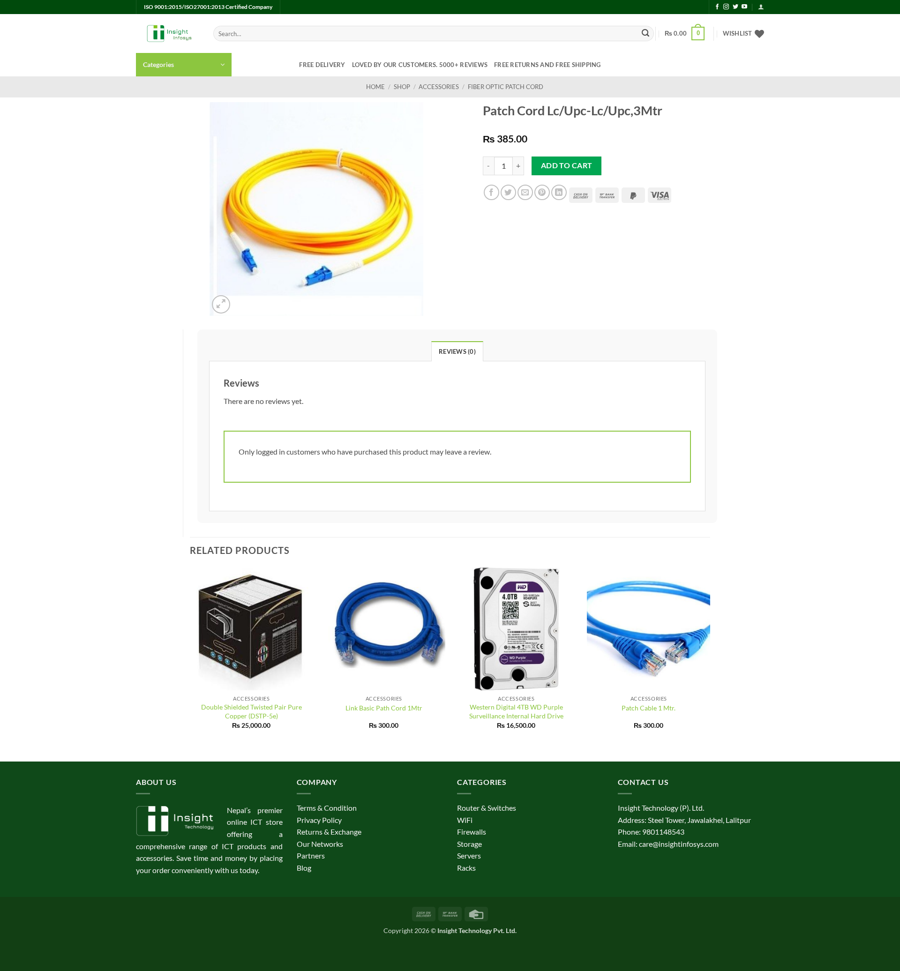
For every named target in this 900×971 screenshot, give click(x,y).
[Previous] (190, 657)
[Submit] (645, 34)
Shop (402, 86)
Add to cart (566, 165)
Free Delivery (322, 64)
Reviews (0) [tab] (457, 351)
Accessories (439, 86)
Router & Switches (486, 807)
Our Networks (320, 843)
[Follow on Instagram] (726, 7)
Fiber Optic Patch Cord (505, 86)
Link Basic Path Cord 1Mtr (383, 708)
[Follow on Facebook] (717, 7)
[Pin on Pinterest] (542, 192)
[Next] (710, 657)
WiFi (464, 819)
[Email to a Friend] (525, 192)
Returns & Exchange (329, 831)
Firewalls (471, 831)
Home (375, 86)
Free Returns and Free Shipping (547, 64)
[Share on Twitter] (508, 192)
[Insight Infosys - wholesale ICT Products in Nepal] (167, 33)
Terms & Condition (327, 807)
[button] (761, 7)
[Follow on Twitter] (735, 7)
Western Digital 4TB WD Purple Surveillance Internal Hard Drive (516, 711)
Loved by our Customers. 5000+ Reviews (420, 64)
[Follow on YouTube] (744, 7)
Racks (466, 867)
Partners (311, 855)
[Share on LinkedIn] (559, 192)
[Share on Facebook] (491, 192)
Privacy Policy (319, 819)
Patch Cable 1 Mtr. (648, 708)
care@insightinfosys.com (679, 843)
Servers (469, 855)
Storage (469, 843)
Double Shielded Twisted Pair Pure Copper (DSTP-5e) (251, 711)
